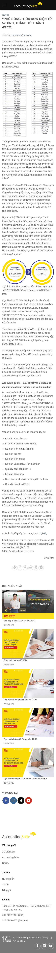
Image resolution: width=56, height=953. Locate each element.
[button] (4, 5)
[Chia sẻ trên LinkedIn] (41, 567)
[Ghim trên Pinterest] (36, 567)
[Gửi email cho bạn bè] (30, 567)
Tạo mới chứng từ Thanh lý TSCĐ (20, 700)
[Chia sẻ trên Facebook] (20, 567)
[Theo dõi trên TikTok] (21, 800)
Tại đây (43, 533)
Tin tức (5, 15)
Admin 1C (28, 35)
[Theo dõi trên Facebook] (5, 800)
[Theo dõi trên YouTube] (28, 800)
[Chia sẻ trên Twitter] (25, 567)
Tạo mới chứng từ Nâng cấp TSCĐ (20, 739)
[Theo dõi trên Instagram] (13, 800)
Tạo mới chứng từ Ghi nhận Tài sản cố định (25, 778)
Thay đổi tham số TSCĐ (15, 660)
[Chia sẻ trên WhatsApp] (14, 567)
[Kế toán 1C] (28, 5)
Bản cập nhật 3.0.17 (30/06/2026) (19, 621)
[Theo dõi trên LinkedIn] (44, 946)
